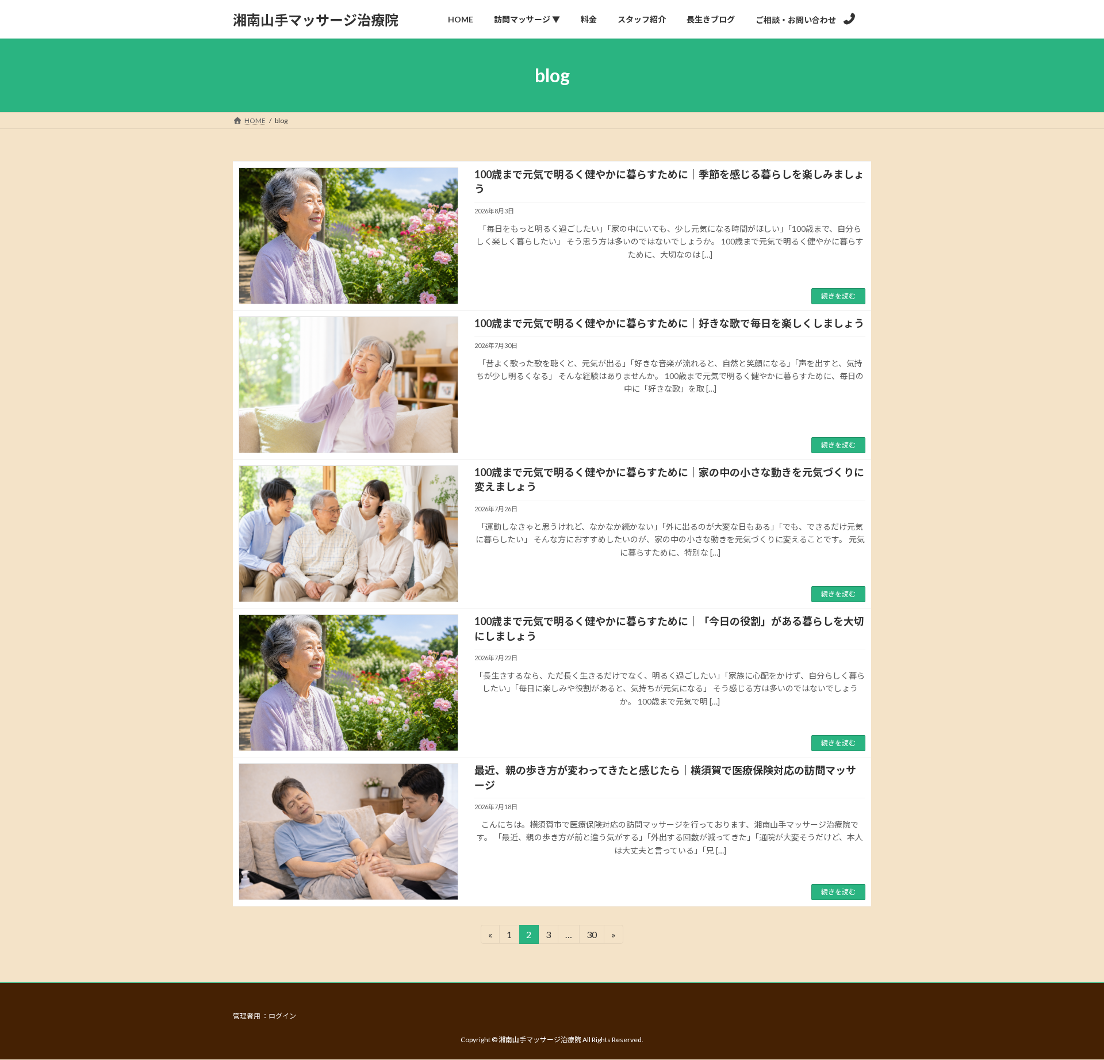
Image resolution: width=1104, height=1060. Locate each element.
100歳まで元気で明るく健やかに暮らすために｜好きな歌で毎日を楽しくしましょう (669, 323)
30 (591, 936)
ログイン (282, 1016)
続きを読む (838, 296)
